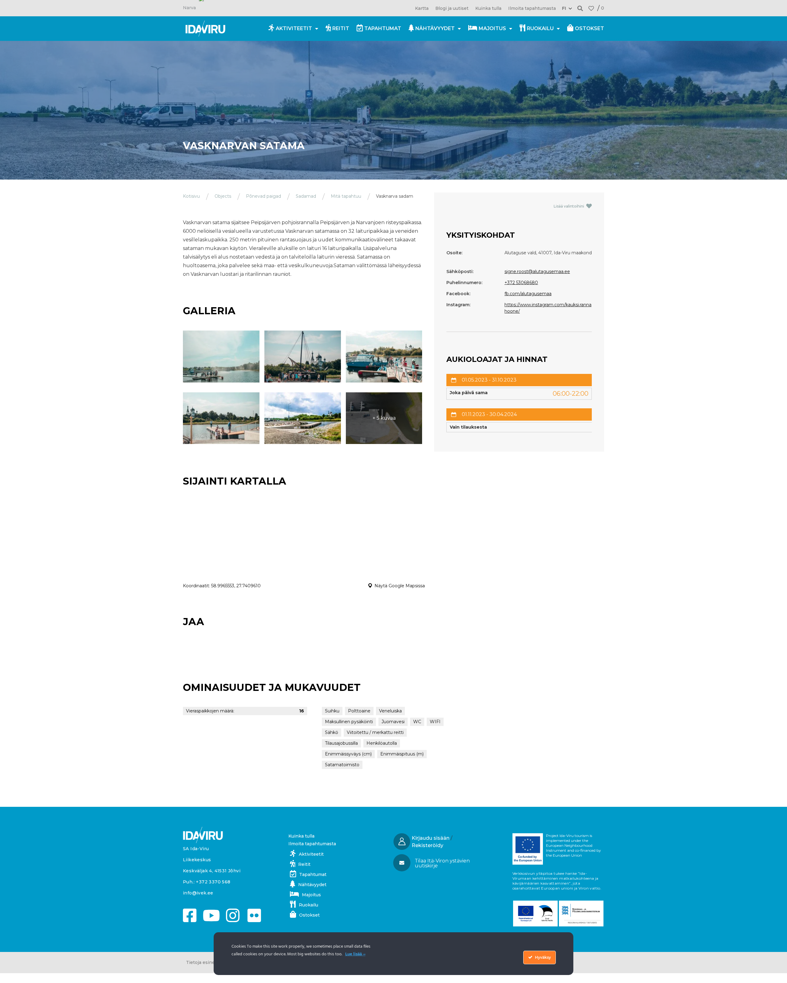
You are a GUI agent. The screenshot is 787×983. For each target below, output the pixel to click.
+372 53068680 (521, 282)
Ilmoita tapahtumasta (532, 8)
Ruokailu (540, 28)
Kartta (422, 8)
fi (564, 8)
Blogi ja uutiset (452, 8)
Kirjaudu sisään (430, 838)
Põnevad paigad (263, 196)
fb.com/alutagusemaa (528, 293)
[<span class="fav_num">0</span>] (591, 8)
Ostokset (589, 28)
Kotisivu (191, 196)
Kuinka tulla (488, 8)
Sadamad (306, 196)
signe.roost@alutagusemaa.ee (537, 271)
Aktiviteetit (294, 28)
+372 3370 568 (213, 882)
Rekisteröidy (427, 845)
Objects (223, 196)
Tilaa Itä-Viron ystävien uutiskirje (442, 863)
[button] (580, 8)
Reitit (340, 28)
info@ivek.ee (198, 893)
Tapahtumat (382, 28)
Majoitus (492, 28)
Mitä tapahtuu (346, 196)
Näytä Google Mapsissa (399, 586)
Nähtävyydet (435, 28)
